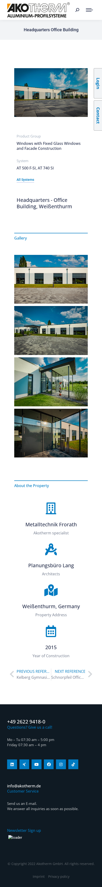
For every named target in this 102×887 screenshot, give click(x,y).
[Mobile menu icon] (89, 10)
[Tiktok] (73, 764)
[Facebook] (49, 764)
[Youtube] (37, 764)
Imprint (39, 876)
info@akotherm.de (24, 786)
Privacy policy (59, 876)
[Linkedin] (12, 764)
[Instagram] (61, 764)
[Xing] (24, 764)
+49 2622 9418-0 (26, 721)
